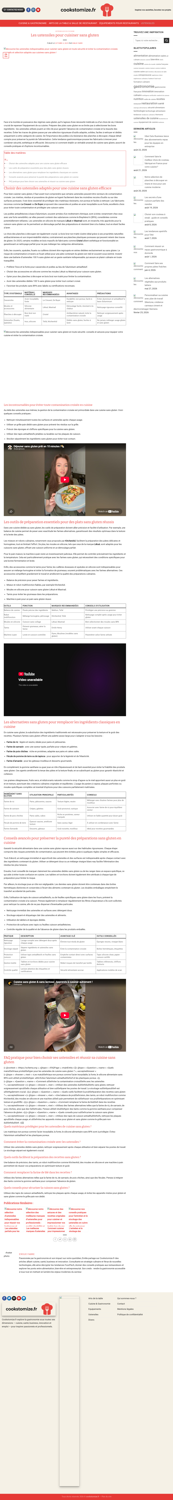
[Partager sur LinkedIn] (74, 1239)
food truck (157, 78)
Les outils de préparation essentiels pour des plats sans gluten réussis (39, 168)
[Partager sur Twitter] (60, 1239)
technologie (139, 111)
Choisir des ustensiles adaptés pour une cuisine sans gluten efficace (38, 163)
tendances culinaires (148, 115)
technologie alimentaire (155, 111)
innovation (148, 91)
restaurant (137, 104)
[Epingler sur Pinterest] (70, 1239)
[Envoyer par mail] (65, 1239)
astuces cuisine (145, 60)
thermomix (159, 115)
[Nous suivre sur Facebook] (28, 10)
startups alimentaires (140, 108)
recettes (160, 99)
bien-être (155, 59)
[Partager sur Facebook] (55, 1239)
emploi (136, 75)
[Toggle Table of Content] (6, 160)
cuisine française (162, 64)
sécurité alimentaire (156, 107)
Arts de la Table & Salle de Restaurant (73, 23)
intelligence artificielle (149, 95)
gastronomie (144, 86)
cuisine (139, 64)
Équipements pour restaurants (119, 23)
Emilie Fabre (77, 43)
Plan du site (106, 1496)
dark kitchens (149, 72)
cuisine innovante (139, 68)
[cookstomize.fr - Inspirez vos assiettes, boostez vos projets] (86, 10)
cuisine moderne (160, 68)
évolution (161, 122)
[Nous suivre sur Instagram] (33, 10)
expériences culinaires (141, 78)
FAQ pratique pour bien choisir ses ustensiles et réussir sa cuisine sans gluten (42, 181)
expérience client (157, 75)
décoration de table (160, 72)
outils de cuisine (150, 99)
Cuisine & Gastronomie (33, 23)
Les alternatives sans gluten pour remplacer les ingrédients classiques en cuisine (43, 172)
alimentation (141, 55)
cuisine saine (139, 71)
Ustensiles (147, 23)
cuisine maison (150, 68)
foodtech (151, 78)
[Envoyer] (166, 40)
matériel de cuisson (163, 95)
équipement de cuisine (148, 122)
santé (161, 103)
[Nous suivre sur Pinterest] (38, 10)
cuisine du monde (149, 64)
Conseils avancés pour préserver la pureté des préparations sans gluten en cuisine (43, 177)
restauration (149, 103)
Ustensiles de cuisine (64, 31)
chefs (161, 60)
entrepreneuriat (144, 75)
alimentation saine (157, 55)
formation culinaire (142, 82)
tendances (137, 115)
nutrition (139, 99)
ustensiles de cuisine (146, 118)
